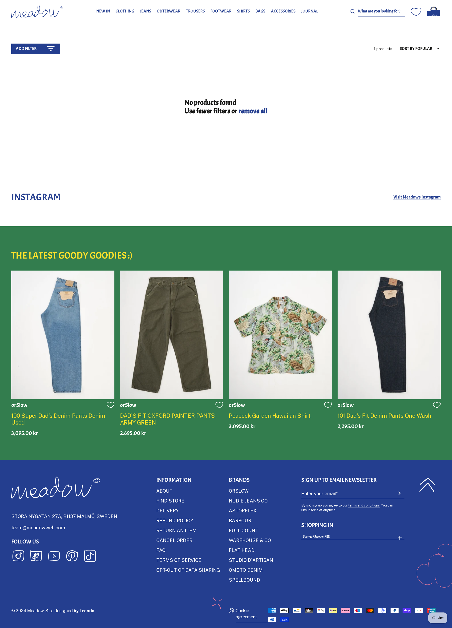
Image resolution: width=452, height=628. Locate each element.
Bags (260, 11)
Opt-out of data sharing (188, 570)
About (164, 491)
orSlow (239, 491)
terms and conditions (364, 505)
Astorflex (242, 510)
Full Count (243, 530)
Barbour (240, 520)
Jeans (145, 11)
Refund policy (174, 520)
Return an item (176, 530)
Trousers (195, 11)
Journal (309, 11)
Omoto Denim (246, 570)
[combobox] (381, 11)
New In (103, 11)
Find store (170, 500)
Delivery (167, 510)
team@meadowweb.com (38, 527)
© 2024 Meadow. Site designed (52, 610)
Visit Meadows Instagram (417, 197)
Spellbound (244, 580)
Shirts (243, 11)
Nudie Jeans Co (248, 500)
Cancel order (174, 540)
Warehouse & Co (250, 540)
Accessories (283, 11)
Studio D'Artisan (251, 560)
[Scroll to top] (427, 485)
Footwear (220, 11)
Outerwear (168, 11)
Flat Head (241, 550)
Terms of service (179, 560)
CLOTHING (125, 11)
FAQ (160, 550)
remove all (253, 110)
